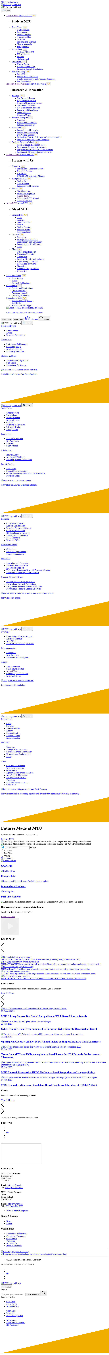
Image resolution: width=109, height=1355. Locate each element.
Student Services (24, 227)
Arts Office (21, 173)
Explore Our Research (26, 100)
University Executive (26, 254)
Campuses (21, 237)
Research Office (24, 115)
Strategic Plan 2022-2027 (27, 239)
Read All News (7, 993)
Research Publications (21, 283)
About (14, 249)
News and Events (24, 201)
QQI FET (21, 39)
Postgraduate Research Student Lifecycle (34, 152)
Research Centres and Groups (29, 103)
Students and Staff (14, 298)
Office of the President (26, 252)
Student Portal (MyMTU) (22, 300)
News (19, 247)
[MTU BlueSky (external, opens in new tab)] (7, 1133)
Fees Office (22, 74)
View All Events (8, 1100)
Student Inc (22, 181)
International (17, 49)
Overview (16, 166)
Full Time (8, 850)
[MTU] (54, 4)
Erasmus (20, 56)
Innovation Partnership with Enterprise (33, 140)
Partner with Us (13, 154)
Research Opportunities (27, 122)
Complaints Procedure (15, 1236)
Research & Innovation (16, 84)
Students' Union (23, 229)
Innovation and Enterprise (28, 130)
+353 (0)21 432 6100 (14, 1187)
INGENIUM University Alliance (31, 176)
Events (14, 281)
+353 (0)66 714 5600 (14, 1206)
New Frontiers (23, 183)
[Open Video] (10, 926)
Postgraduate (22, 32)
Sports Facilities (23, 222)
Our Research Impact (26, 98)
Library (20, 225)
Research (15, 95)
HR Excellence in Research (28, 108)
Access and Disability (26, 66)
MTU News (11, 1304)
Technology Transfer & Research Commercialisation (39, 137)
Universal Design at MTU (28, 268)
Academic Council (19, 293)
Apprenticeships (24, 37)
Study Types (17, 27)
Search (33, 847)
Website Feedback (14, 1246)
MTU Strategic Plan (14, 1315)
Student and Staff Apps (21, 305)
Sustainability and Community (29, 242)
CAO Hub (10, 1301)
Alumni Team (23, 196)
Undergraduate (23, 30)
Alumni (15, 188)
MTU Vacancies (24, 112)
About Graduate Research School (31, 145)
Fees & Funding (18, 71)
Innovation (16, 127)
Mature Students (24, 34)
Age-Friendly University (27, 261)
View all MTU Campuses (17, 1211)
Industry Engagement (26, 125)
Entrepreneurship (19, 178)
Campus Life (17, 215)
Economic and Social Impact (29, 244)
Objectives (21, 120)
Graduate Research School (23, 142)
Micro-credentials (24, 44)
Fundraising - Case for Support (30, 169)
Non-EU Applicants (25, 52)
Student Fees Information (27, 76)
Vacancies (21, 266)
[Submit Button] (44, 1293)
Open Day (10, 1311)
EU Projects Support (25, 135)
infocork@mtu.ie (15, 1185)
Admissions (17, 61)
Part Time (8, 853)
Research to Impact (20, 117)
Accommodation (24, 232)
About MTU (11, 203)
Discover (15, 234)
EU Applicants (23, 54)
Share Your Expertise (26, 193)
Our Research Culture (26, 105)
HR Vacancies (12, 1325)
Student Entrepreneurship (27, 132)
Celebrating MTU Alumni (28, 198)
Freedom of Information (16, 1234)
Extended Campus (24, 171)
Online (7, 856)
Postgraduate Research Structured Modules (35, 149)
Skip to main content (9, 2)
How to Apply (23, 64)
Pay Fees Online (24, 81)
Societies (20, 220)
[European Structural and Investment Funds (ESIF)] (15, 1251)
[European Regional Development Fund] (33, 1254)
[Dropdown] (34, 15)
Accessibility (11, 1243)
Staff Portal (16, 303)
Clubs (19, 217)
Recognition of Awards (26, 264)
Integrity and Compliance (27, 110)
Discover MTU (7, 839)
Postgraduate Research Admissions (31, 147)
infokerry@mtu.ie (15, 1204)
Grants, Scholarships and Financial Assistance (36, 79)
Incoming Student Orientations (30, 69)
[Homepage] (11, 405)
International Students (15, 1322)
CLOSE (29, 323)
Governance (22, 256)
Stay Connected (23, 191)
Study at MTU (12, 15)
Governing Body (19, 291)
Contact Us (21, 271)
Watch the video (8, 916)
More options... (7, 858)
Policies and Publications (22, 288)
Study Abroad (23, 59)
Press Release (17, 278)
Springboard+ (23, 46)
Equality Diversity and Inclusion (30, 259)
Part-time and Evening (26, 42)
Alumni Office (12, 1306)
